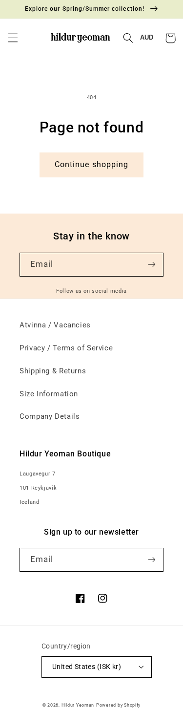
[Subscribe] (152, 265)
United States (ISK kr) (86, 666)
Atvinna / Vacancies (55, 325)
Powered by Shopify (118, 705)
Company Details (50, 416)
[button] (12, 38)
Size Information (49, 393)
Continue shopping (91, 164)
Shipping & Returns (53, 371)
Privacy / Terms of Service (66, 348)
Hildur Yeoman (78, 705)
